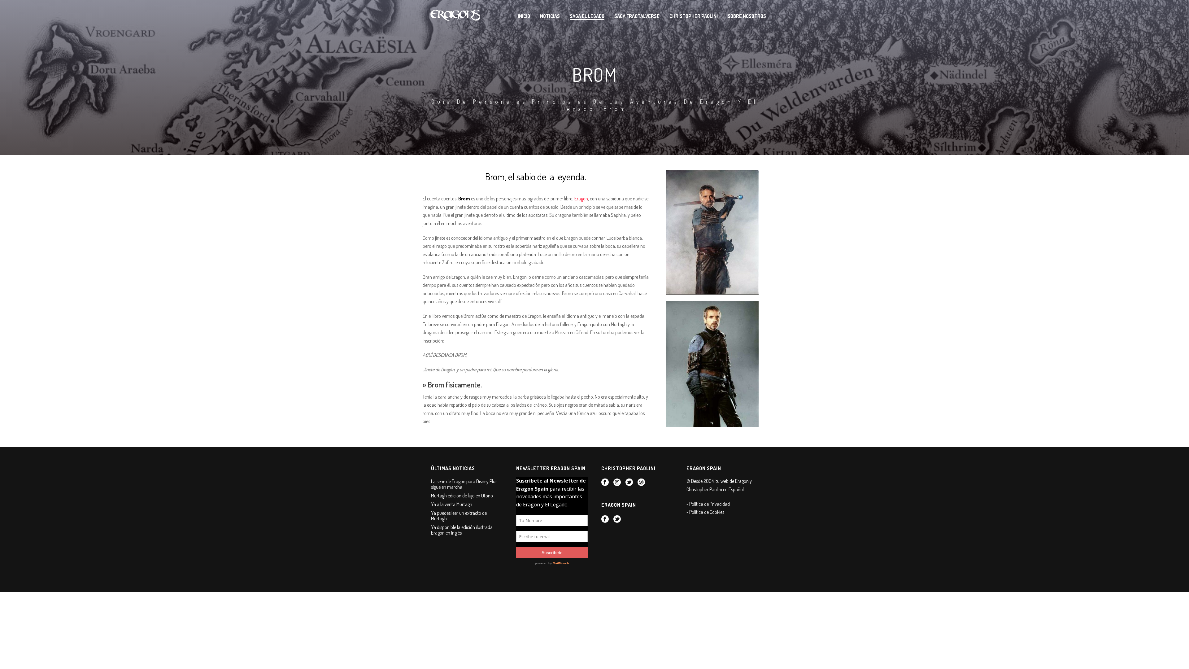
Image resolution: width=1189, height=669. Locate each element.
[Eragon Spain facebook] (605, 519)
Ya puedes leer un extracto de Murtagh (459, 515)
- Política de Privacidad (708, 504)
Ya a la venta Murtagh (451, 504)
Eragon (581, 198)
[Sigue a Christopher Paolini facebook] (605, 483)
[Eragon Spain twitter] (617, 519)
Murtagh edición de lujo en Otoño (462, 495)
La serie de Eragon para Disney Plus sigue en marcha (464, 484)
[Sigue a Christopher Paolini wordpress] (641, 483)
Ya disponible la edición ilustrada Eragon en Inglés (462, 530)
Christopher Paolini (693, 16)
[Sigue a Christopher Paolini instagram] (617, 483)
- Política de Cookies (705, 512)
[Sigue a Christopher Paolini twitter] (629, 483)
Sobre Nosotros (747, 16)
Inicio (524, 16)
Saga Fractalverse (637, 16)
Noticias (550, 16)
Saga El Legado (587, 16)
